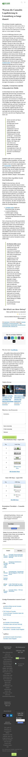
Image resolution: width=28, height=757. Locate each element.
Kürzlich (20, 550)
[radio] (18, 314)
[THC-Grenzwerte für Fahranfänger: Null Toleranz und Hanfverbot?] (20, 385)
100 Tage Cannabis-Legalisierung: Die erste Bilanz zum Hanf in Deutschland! (8, 398)
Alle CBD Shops (15, 499)
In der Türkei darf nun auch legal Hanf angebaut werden (16, 584)
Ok (14, 754)
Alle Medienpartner (20, 647)
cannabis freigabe (6, 324)
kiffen (9, 326)
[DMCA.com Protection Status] (20, 658)
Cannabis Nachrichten (14, 323)
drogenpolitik (5, 326)
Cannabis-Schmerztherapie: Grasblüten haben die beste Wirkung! (16, 556)
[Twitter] (4, 715)
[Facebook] (7, 715)
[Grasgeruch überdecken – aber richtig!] (6, 562)
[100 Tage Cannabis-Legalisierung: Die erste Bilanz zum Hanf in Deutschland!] (8, 385)
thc (16, 326)
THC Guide (6, 611)
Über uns (7, 705)
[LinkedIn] (11, 715)
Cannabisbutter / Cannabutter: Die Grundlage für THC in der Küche (16, 573)
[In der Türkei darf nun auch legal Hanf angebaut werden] (6, 584)
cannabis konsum (21, 324)
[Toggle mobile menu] (25, 2)
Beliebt (8, 550)
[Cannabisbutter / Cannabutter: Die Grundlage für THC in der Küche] (6, 571)
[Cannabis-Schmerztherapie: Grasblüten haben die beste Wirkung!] (6, 554)
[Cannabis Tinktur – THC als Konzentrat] (6, 590)
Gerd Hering (6, 322)
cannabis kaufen (13, 324)
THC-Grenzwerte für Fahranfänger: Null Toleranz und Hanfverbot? (19, 398)
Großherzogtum (6, 62)
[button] (3, 395)
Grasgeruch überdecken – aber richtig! (15, 562)
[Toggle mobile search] (21, 2)
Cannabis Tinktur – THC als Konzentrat (16, 590)
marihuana (13, 326)
